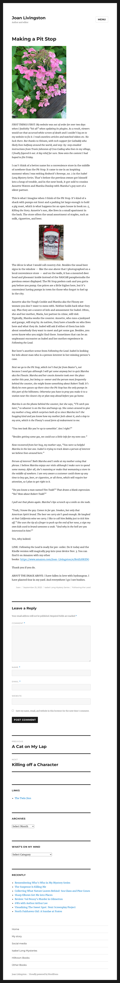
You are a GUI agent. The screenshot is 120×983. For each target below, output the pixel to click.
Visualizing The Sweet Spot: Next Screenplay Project (45, 907)
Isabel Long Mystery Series (57, 587)
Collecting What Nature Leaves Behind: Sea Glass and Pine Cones (52, 890)
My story (17, 936)
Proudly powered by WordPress (43, 974)
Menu (102, 19)
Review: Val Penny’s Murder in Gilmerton (39, 899)
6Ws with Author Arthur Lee (31, 903)
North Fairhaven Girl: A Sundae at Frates (38, 911)
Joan (18, 587)
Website (17, 696)
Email (16, 681)
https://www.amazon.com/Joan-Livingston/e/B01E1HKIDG (54, 559)
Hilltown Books (21, 957)
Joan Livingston (29, 17)
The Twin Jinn (23, 798)
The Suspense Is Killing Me (30, 886)
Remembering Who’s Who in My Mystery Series (42, 882)
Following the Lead (81, 587)
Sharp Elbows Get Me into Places (34, 895)
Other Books (19, 965)
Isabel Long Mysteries (24, 950)
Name (16, 667)
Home (15, 929)
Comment (18, 623)
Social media (19, 943)
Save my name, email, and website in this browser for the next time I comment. (52, 711)
